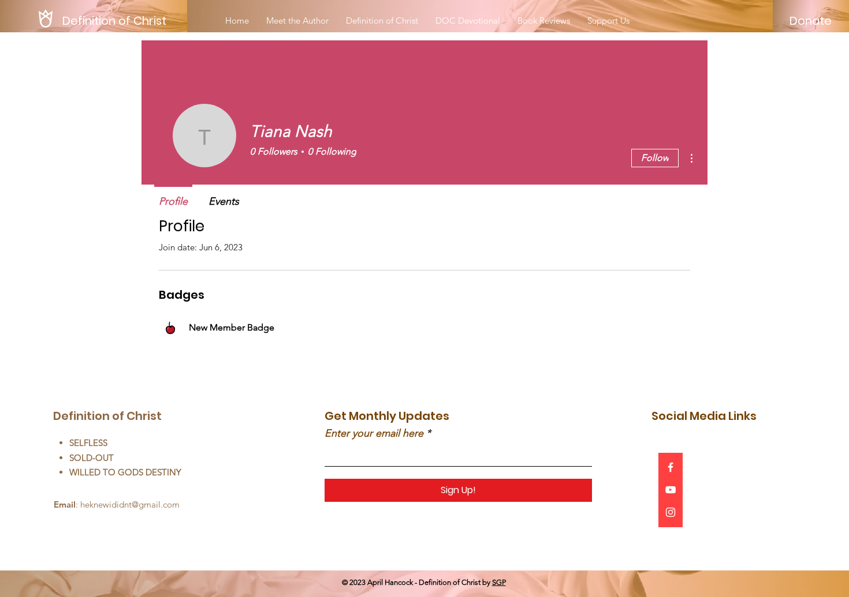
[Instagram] (670, 512)
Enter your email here (374, 433)
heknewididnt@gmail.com (130, 504)
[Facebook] (670, 467)
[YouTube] (670, 489)
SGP (499, 582)
